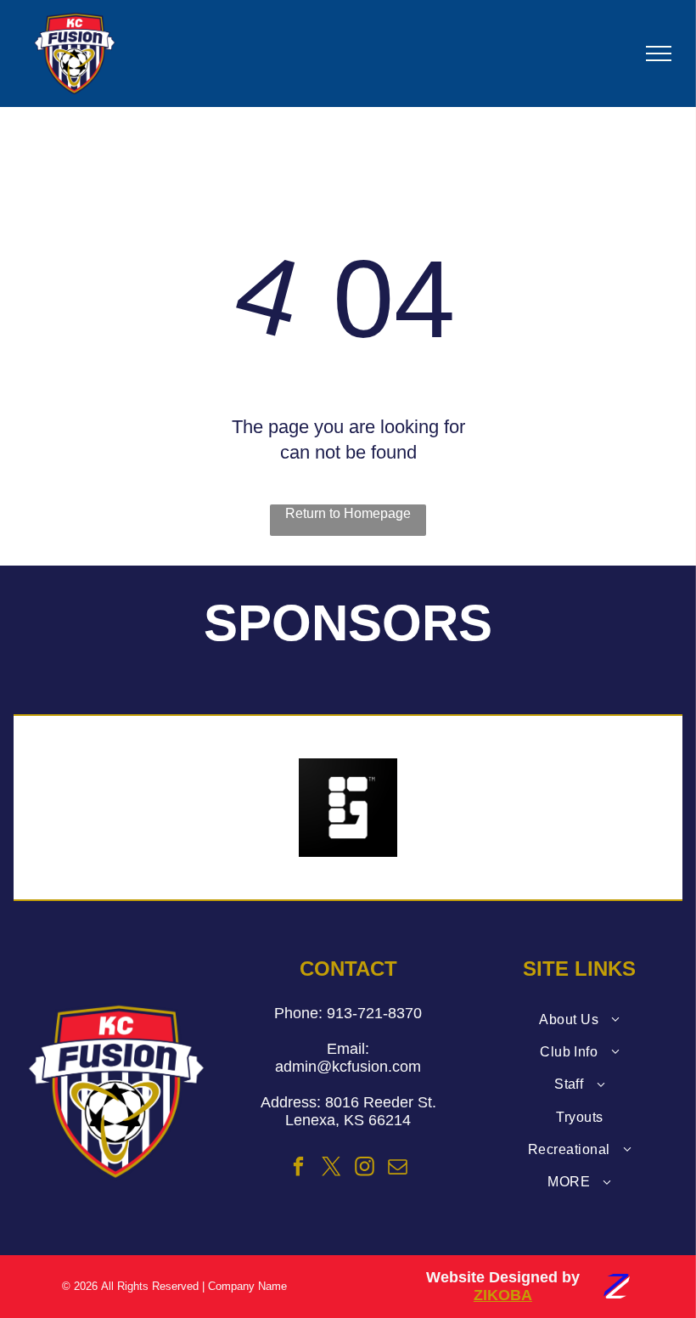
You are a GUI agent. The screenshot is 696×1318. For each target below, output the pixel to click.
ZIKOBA (503, 1295)
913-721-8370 (374, 1013)
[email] (398, 1168)
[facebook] (298, 1168)
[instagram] (365, 1168)
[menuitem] (579, 1019)
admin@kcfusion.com (348, 1066)
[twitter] (331, 1168)
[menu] (659, 53)
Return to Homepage (348, 513)
